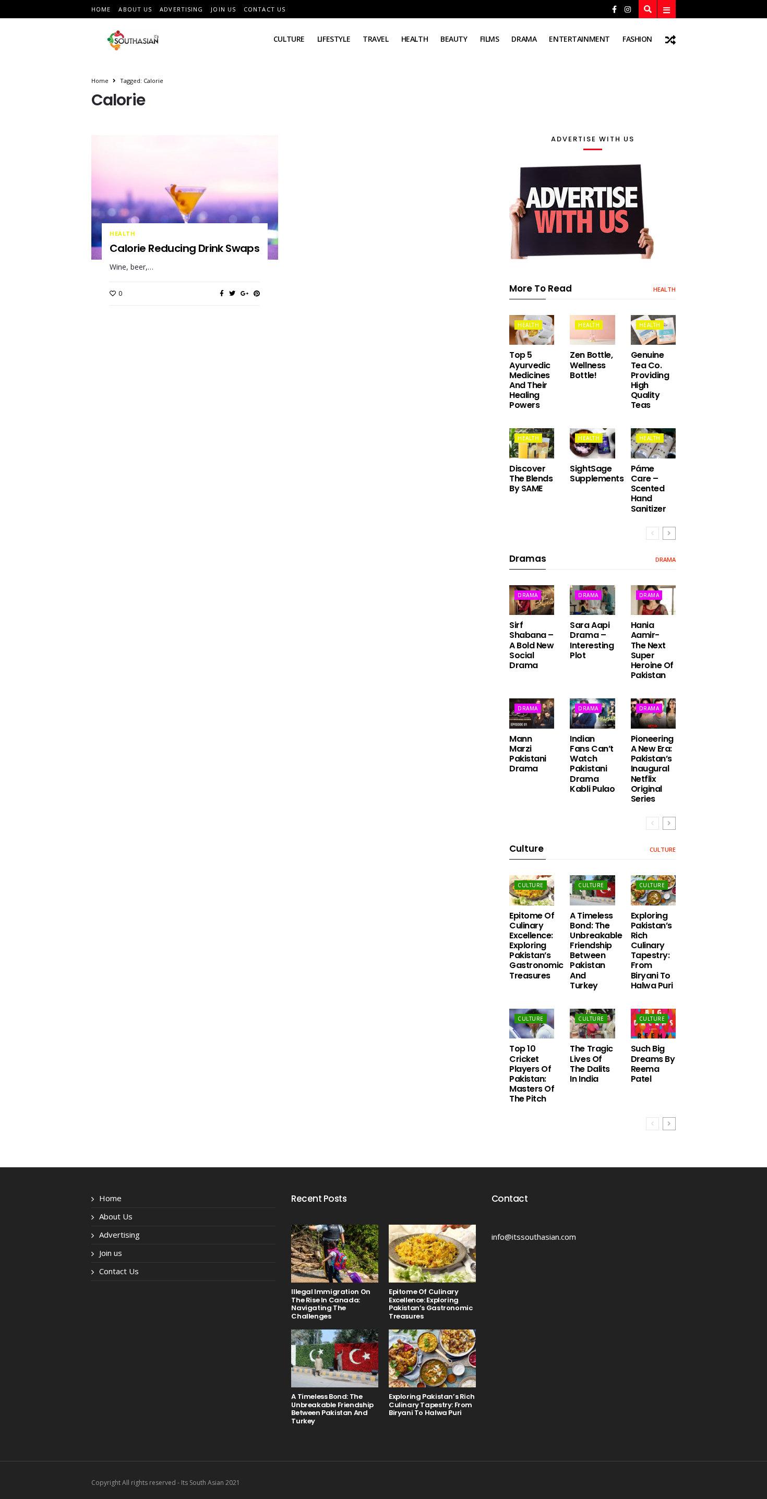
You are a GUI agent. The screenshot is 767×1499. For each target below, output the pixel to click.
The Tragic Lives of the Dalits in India (591, 1064)
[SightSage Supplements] (592, 443)
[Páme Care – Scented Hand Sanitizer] (653, 443)
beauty (453, 39)
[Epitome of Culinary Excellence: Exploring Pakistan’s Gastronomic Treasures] (531, 890)
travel (375, 39)
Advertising (181, 9)
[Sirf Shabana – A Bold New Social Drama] (531, 600)
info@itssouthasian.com (534, 1236)
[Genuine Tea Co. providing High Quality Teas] (653, 330)
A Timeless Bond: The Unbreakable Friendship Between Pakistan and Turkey (596, 951)
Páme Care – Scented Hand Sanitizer (648, 489)
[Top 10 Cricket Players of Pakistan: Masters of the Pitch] (531, 1023)
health (414, 39)
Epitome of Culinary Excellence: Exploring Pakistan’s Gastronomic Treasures (536, 946)
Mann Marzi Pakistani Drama (527, 754)
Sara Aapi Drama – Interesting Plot (592, 640)
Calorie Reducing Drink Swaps (184, 248)
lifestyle (333, 39)
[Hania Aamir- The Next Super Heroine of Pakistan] (653, 600)
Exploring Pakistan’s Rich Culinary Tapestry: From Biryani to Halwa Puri (652, 951)
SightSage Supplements (597, 474)
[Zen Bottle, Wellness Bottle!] (592, 330)
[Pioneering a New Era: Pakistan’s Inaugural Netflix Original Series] (653, 713)
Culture (289, 39)
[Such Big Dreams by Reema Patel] (653, 1023)
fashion (637, 39)
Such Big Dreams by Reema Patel (653, 1064)
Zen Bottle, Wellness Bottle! (591, 365)
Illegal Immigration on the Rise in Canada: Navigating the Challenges (330, 1304)
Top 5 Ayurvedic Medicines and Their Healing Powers (529, 380)
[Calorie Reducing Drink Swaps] (184, 197)
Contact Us (264, 9)
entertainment (579, 39)
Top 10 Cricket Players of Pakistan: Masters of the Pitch (531, 1074)
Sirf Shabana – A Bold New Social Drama (531, 645)
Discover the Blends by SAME (531, 478)
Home (101, 9)
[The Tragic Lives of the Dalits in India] (592, 1023)
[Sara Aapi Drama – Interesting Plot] (592, 600)
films (489, 39)
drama (523, 39)
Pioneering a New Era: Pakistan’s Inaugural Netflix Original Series (652, 769)
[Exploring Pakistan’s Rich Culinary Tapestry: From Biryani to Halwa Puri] (653, 890)
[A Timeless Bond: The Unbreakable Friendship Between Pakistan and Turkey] (592, 890)
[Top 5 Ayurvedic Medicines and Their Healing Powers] (531, 330)
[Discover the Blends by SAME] (531, 443)
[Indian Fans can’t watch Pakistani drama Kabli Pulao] (592, 713)
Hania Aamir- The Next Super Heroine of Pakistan (652, 650)
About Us (135, 9)
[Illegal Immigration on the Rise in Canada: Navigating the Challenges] (334, 1254)
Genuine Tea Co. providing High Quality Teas (650, 380)
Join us (223, 9)
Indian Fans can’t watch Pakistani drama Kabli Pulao (592, 764)
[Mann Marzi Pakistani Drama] (531, 713)
